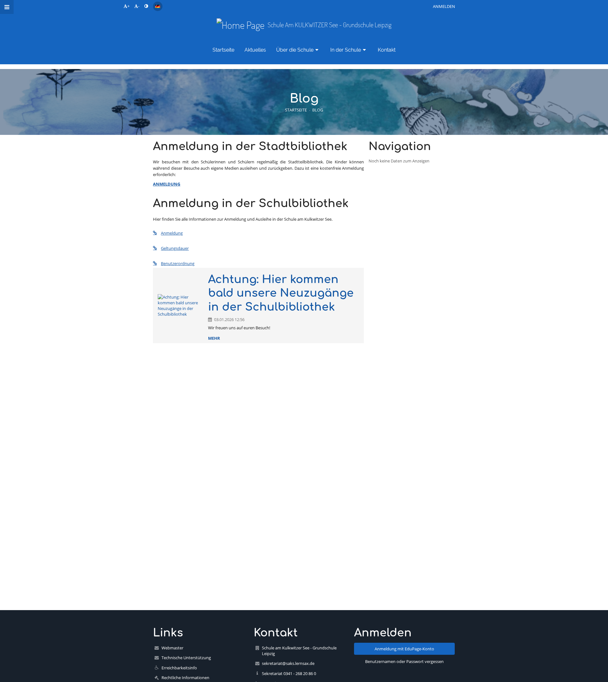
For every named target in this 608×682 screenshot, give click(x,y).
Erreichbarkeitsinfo (179, 668)
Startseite (296, 110)
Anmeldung (172, 233)
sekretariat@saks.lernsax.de (288, 663)
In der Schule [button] (345, 50)
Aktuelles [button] (255, 50)
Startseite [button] (223, 50)
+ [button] (128, 6)
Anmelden (444, 6)
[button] (146, 6)
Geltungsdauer (175, 248)
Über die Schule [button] (295, 50)
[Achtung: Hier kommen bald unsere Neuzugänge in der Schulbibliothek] (180, 305)
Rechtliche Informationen (185, 677)
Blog (317, 110)
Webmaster (172, 648)
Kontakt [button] (387, 50)
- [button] (138, 6)
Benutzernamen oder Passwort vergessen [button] (404, 661)
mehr (214, 338)
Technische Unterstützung (186, 657)
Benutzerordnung (177, 263)
